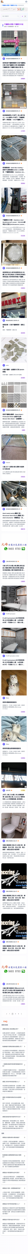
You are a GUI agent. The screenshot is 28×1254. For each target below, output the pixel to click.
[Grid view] (22, 16)
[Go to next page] (21, 1014)
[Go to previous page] (6, 1014)
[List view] (25, 16)
